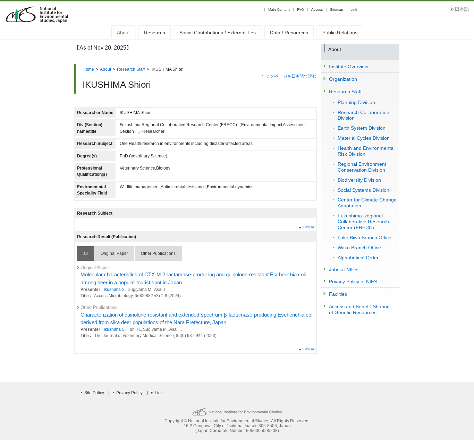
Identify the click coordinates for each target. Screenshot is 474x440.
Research (154, 32)
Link (353, 9)
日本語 (462, 9)
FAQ (300, 9)
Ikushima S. (115, 289)
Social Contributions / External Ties (217, 32)
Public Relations (339, 32)
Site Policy (94, 392)
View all (308, 227)
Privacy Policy (129, 392)
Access (317, 9)
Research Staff (131, 69)
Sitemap (336, 9)
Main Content (279, 9)
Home (88, 69)
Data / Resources (289, 32)
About (123, 32)
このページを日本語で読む (291, 76)
